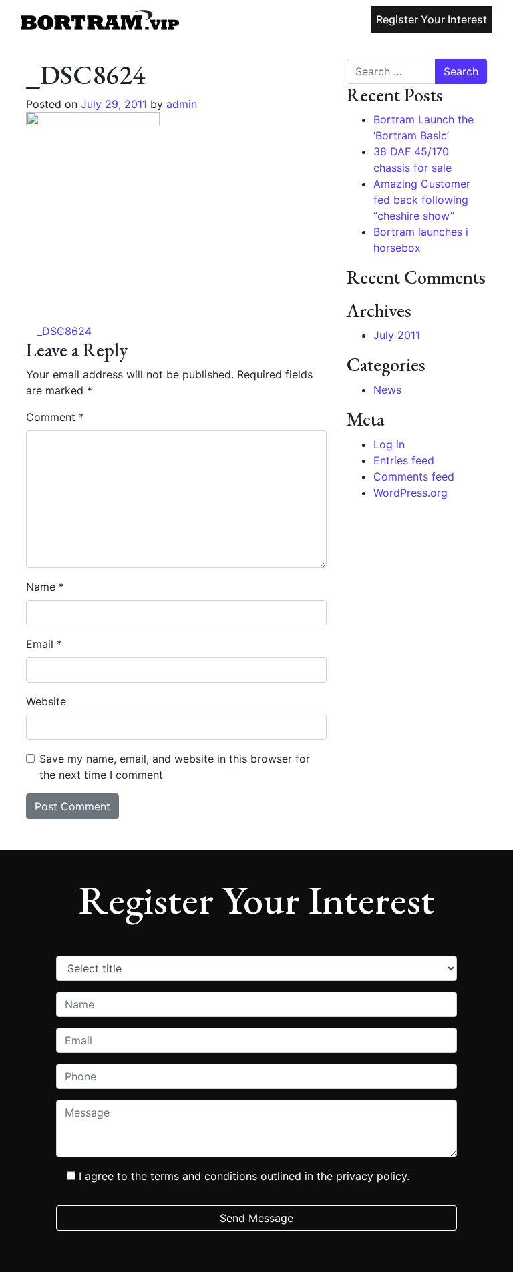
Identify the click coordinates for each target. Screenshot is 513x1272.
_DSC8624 (63, 331)
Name (45, 586)
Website (46, 701)
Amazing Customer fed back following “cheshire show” (421, 199)
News (387, 389)
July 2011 (396, 335)
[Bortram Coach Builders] (100, 19)
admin (180, 104)
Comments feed (413, 476)
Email (44, 644)
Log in (389, 444)
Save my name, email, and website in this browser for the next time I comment (174, 766)
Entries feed (403, 460)
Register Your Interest (431, 19)
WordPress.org (410, 492)
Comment (55, 417)
